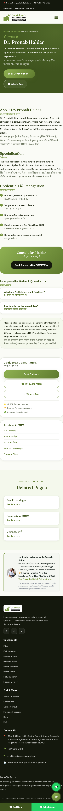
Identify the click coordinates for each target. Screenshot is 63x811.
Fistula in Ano (10, 651)
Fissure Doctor (11, 682)
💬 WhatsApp (15, 83)
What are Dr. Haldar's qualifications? (24, 294)
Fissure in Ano (10, 656)
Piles (6, 646)
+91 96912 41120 (15, 749)
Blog (6, 717)
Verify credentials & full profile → (35, 579)
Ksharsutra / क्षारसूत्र (13, 448)
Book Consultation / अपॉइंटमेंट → (31, 265)
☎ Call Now (15, 807)
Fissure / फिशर (10, 442)
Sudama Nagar (45, 785)
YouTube (30, 8)
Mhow (31, 781)
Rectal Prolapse (11, 666)
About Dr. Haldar (11, 696)
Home (6, 31)
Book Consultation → (19, 73)
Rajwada (33, 785)
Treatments (15, 31)
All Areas (4, 781)
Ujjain (11, 781)
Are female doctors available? (21, 308)
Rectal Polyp (9, 671)
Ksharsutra (9, 701)
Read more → (13, 504)
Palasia (25, 785)
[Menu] (56, 17)
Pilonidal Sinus (11, 454)
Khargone (4, 785)
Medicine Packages (12, 712)
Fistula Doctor (10, 676)
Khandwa (49, 781)
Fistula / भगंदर (10, 436)
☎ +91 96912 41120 (42, 3)
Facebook (8, 8)
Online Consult (10, 706)
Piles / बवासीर (10, 430)
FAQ (5, 722)
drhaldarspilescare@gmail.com (21, 756)
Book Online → (32, 374)
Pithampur (39, 781)
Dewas (18, 781)
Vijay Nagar (15, 785)
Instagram (19, 8)
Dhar (24, 781)
